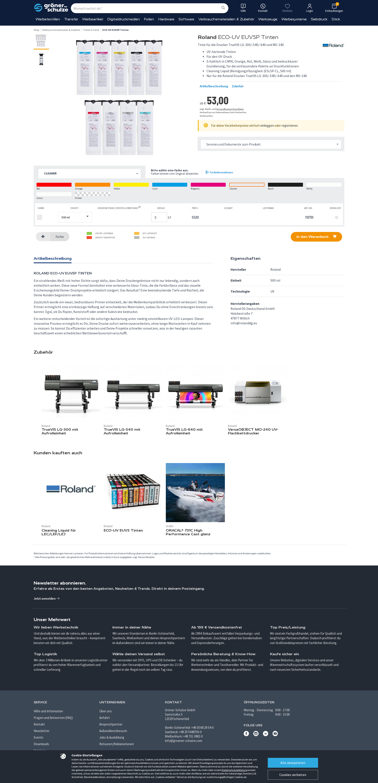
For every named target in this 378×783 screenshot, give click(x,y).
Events (38, 737)
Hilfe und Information (48, 711)
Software (186, 19)
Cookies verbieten (292, 774)
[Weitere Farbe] (43, 236)
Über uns (105, 711)
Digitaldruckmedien (123, 19)
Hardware (166, 19)
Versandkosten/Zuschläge (229, 109)
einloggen (267, 125)
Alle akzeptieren (292, 762)
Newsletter (41, 731)
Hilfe (243, 11)
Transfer (71, 19)
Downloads (41, 744)
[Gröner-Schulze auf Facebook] (246, 735)
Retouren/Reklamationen (116, 744)
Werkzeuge (267, 19)
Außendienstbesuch (113, 731)
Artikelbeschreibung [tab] (53, 258)
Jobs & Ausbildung (111, 737)
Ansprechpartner (110, 724)
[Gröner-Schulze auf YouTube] (275, 735)
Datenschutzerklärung (234, 770)
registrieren (290, 125)
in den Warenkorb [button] (313, 237)
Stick (336, 19)
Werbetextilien (48, 19)
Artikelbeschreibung (214, 86)
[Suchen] (223, 8)
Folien (149, 19)
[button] (89, 173)
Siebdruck (319, 19)
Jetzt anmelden (45, 598)
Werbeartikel (92, 19)
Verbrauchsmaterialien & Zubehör (226, 19)
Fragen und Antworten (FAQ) (53, 718)
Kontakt (39, 724)
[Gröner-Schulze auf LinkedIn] (265, 735)
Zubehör (238, 86)
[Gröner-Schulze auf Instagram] (256, 735)
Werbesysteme (294, 19)
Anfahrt (104, 718)
